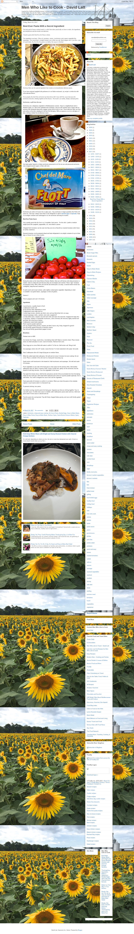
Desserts (89, 259)
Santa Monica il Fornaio (94, 375)
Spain (77, 415)
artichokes (90, 414)
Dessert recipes (92, 787)
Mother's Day (91, 327)
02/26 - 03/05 (95, 207)
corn (88, 462)
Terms (107, 782)
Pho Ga (89, 343)
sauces (89, 565)
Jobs (88, 782)
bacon (89, 420)
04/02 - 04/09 (95, 191)
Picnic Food (90, 346)
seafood (89, 575)
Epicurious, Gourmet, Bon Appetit (97, 702)
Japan (89, 304)
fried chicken (91, 488)
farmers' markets (92, 478)
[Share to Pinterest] (57, 410)
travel (88, 600)
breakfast (90, 436)
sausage (89, 568)
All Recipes (90, 684)
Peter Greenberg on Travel (95, 673)
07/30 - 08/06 (95, 172)
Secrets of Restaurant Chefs (95, 378)
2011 (90, 229)
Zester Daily (90, 639)
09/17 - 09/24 (95, 167)
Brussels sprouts (92, 256)
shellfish (89, 578)
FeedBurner (103, 47)
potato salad (90, 543)
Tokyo (88, 398)
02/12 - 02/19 (95, 209)
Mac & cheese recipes (94, 814)
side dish (89, 584)
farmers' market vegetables (95, 475)
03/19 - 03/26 (95, 197)
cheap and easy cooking (41, 413)
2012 (91, 226)
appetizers (90, 410)
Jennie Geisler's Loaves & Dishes (97, 660)
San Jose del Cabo (93, 365)
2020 (91, 143)
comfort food (91, 459)
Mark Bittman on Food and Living (97, 718)
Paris (88, 336)
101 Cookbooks (92, 681)
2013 (91, 223)
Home (52, 424)
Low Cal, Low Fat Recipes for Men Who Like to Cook (97, 649)
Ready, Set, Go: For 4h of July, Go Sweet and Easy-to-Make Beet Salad (51, 544)
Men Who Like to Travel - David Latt (98, 646)
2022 (91, 138)
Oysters (89, 333)
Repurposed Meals (93, 352)
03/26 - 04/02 (95, 194)
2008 (91, 237)
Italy (88, 301)
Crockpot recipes (92, 805)
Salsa (88, 362)
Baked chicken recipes (94, 832)
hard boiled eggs (92, 497)
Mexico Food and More (94, 663)
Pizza (88, 349)
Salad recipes (91, 844)
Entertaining (90, 275)
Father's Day (91, 282)
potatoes (89, 546)
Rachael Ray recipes (93, 834)
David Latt (92, 65)
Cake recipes (91, 790)
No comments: (39, 410)
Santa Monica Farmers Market (66, 415)
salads (89, 559)
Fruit (88, 285)
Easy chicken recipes (93, 829)
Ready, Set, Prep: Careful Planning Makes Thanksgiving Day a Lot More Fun (53, 534)
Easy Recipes (91, 654)
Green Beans (91, 288)
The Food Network (92, 731)
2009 (91, 234)
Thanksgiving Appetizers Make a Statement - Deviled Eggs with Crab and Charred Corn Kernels (106, 876)
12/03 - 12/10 (95, 156)
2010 (91, 231)
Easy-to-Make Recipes (94, 272)
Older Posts (76, 424)
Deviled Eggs (63, 413)
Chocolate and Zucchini (94, 694)
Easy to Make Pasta (29, 415)
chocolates (90, 452)
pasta (88, 523)
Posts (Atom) (56, 429)
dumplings (90, 465)
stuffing (89, 591)
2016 (91, 215)
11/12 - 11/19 (95, 162)
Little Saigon (90, 311)
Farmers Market (92, 278)
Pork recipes (91, 817)
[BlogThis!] (52, 410)
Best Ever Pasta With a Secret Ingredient (43, 26)
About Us (106, 781)
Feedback (90, 784)
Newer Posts (27, 424)
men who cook (91, 514)
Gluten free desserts (93, 802)
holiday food (90, 504)
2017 (91, 151)
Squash (89, 388)
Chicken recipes (92, 826)
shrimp (89, 581)
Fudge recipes (91, 796)
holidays (89, 507)
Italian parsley (91, 294)
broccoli (89, 439)
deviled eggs (65, 213)
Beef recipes (91, 822)
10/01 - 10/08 (95, 164)
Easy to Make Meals (73, 413)
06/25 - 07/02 (95, 181)
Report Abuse (92, 613)
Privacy (102, 782)
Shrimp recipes (91, 820)
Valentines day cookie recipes (96, 799)
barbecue (90, 423)
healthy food (90, 501)
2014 (91, 221)
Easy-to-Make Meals (41, 415)
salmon (89, 562)
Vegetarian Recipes (93, 404)
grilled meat (90, 491)
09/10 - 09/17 (95, 170)
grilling (89, 494)
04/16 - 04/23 (95, 189)
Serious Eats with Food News (96, 725)
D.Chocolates (91, 642)
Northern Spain (52, 415)
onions (89, 517)
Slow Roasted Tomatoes (94, 385)
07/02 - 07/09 (95, 178)
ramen (89, 552)
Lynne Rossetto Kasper (94, 712)
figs (88, 481)
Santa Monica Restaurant (95, 372)
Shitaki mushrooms (93, 381)
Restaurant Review (93, 356)
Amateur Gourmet (92, 688)
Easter (89, 266)
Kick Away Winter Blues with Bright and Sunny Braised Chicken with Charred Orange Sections (106, 861)
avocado (89, 417)
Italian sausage (91, 298)
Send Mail (90, 630)
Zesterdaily (90, 670)
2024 (91, 133)
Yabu (88, 407)
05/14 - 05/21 (95, 186)
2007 (91, 239)
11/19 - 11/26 (95, 159)
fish (88, 485)
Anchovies (30, 413)
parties (89, 520)
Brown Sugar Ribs (92, 253)
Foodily (89, 666)
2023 (91, 135)
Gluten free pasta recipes (95, 810)
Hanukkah (90, 291)
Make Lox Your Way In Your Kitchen (41, 525)
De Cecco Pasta (53, 413)
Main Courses (91, 320)
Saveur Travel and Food (94, 721)
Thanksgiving (91, 394)
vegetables (90, 604)
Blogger (80, 930)
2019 (91, 146)
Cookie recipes (91, 793)
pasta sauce (90, 526)
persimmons (90, 533)
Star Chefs (90, 728)
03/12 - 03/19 (95, 204)
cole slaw (90, 456)
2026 (91, 127)
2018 (91, 149)
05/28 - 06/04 (95, 183)
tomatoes (90, 597)
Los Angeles (90, 317)
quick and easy (91, 549)
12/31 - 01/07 (95, 154)
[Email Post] (46, 410)
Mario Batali (90, 715)
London (89, 314)
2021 (91, 141)
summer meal (91, 594)
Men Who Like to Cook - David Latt (53, 7)
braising (89, 433)
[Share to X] (54, 410)
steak (88, 588)
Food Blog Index (92, 705)
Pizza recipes (91, 837)
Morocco (89, 323)
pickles (89, 536)
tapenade (74, 213)
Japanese (90, 307)
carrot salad (90, 443)
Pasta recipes (91, 808)
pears (88, 530)
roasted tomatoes (92, 555)
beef (88, 427)
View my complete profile (94, 118)
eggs (88, 468)
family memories (92, 472)
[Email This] (50, 410)
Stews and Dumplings (93, 391)
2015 (91, 218)
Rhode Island (91, 359)
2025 (91, 130)
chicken (89, 449)
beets (88, 430)
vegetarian (90, 607)
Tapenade (26, 417)
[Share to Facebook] (56, 410)
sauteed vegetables (93, 572)
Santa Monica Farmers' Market (96, 369)
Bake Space (90, 691)
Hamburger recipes (93, 841)
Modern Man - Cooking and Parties (98, 657)
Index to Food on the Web (95, 708)
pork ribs (89, 539)
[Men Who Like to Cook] (94, 747)
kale (88, 510)
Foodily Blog (95, 782)
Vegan (89, 401)
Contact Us (97, 784)
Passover (90, 340)
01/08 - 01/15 (95, 212)
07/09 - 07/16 (95, 175)
